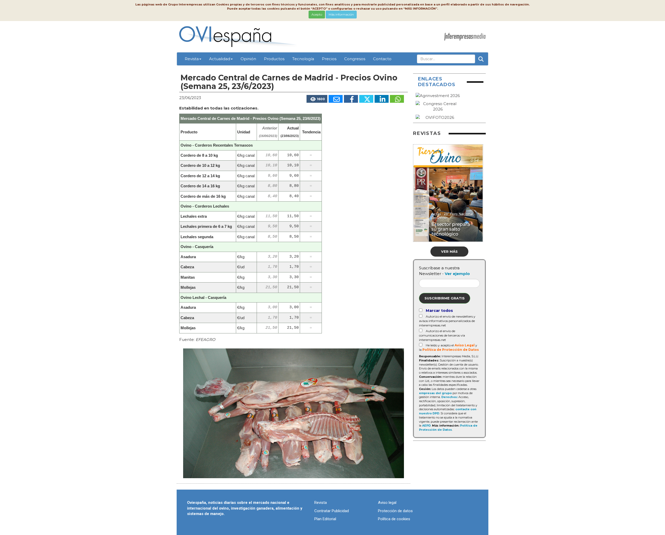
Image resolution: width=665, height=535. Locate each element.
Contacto (382, 58)
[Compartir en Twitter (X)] (366, 99)
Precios (329, 58)
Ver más (449, 251)
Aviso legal (387, 502)
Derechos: (449, 397)
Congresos (354, 58)
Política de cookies (394, 519)
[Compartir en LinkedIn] (382, 99)
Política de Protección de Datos (450, 350)
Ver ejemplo (457, 273)
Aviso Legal (465, 345)
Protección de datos (395, 511)
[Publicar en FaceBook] (351, 99)
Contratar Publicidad (331, 511)
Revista (192, 58)
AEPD (426, 425)
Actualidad (219, 58)
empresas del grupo (435, 393)
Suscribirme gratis (444, 298)
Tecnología (303, 58)
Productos (274, 58)
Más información (341, 14)
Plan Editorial (325, 519)
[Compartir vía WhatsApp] (397, 99)
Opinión (248, 58)
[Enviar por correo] (336, 99)
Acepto (316, 14)
